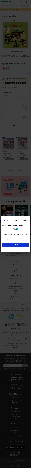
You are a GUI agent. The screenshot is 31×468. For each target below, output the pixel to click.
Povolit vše (15, 244)
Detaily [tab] (15, 220)
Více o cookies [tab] (25, 220)
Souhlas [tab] (5, 220)
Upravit (15, 249)
